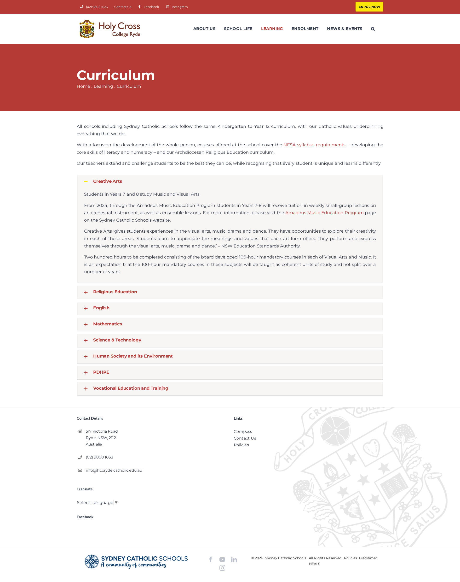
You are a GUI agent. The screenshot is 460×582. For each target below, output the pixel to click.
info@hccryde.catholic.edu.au (114, 470)
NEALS (314, 564)
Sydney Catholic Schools (286, 558)
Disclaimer (368, 558)
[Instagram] (222, 568)
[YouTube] (222, 560)
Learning (103, 86)
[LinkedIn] (234, 560)
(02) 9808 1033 (99, 457)
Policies (351, 558)
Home (83, 86)
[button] (373, 29)
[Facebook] (210, 560)
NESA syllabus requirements (314, 144)
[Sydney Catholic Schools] (136, 562)
